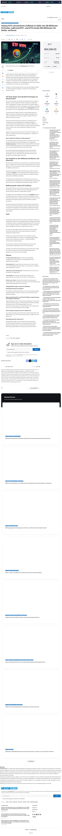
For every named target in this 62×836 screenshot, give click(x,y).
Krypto (3, 23)
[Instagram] (52, 17)
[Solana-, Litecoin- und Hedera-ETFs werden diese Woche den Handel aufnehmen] (31, 554)
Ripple (16, 525)
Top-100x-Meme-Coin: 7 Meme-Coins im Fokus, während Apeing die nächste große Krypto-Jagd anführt (55, 164)
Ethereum (7, 481)
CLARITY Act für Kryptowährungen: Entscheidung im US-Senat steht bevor (22, 706)
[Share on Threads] (17, 39)
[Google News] (51, 17)
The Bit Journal (24, 66)
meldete (14, 172)
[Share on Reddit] (12, 39)
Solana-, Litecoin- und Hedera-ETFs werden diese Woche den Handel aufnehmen (23, 572)
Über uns (33, 811)
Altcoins (7, 570)
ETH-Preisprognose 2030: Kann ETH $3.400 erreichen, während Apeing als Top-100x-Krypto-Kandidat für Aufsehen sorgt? (55, 192)
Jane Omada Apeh (10, 35)
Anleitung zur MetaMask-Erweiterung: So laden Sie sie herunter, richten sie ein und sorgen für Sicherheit (29, 751)
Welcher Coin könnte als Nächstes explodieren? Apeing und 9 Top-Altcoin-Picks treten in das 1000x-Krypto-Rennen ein (55, 270)
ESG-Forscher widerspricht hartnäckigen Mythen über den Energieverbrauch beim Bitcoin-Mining (27, 438)
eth (13, 338)
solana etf (18, 338)
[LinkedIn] (54, 17)
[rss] (56, 111)
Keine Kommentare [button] (34, 388)
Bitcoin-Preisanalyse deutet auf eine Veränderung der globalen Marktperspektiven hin (25, 662)
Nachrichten (15, 23)
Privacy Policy (8, 355)
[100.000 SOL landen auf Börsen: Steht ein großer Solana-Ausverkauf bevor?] (31, 598)
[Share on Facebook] (6, 39)
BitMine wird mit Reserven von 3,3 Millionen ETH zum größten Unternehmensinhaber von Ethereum (28, 483)
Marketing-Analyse (8, 23)
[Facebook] (47, 17)
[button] (60, 20)
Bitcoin (7, 436)
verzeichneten (30, 107)
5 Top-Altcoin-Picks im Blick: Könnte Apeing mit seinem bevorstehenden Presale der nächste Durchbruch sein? (55, 219)
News (28, 801)
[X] (49, 17)
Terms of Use (19, 354)
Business (24, 801)
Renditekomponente (11, 144)
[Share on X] (9, 39)
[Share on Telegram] (14, 39)
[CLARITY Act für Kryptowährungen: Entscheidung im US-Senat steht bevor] (31, 688)
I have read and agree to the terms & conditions (18, 352)
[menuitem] (48, 6)
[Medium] (39, 367)
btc (11, 338)
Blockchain (15, 801)
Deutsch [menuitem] (48, 6)
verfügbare (32, 194)
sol (14, 338)
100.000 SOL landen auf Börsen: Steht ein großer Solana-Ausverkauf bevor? (22, 617)
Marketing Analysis (34, 801)
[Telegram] (55, 17)
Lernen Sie (11, 749)
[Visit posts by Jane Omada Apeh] (2, 366)
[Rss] (57, 17)
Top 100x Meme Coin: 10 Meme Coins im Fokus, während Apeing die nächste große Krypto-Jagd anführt (55, 145)
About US (35, 805)
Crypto (7, 801)
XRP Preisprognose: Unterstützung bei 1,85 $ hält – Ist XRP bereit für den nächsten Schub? (26, 527)
